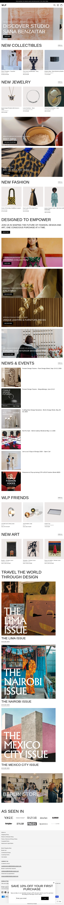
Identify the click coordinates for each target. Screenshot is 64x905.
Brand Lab (3, 850)
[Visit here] (32, 788)
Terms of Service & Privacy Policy (9, 839)
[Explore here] (32, 283)
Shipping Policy (5, 834)
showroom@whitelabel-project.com (9, 876)
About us (3, 832)
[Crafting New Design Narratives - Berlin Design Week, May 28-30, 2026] (11, 419)
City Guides (4, 857)
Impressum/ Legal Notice (7, 843)
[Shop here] (32, 24)
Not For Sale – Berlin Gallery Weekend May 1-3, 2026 (38, 431)
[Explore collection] (32, 131)
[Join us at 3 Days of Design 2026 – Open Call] (11, 460)
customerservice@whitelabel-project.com (11, 866)
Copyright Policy (5, 841)
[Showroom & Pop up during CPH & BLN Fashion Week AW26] (11, 481)
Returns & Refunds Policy (7, 836)
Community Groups (6, 852)
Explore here (5, 641)
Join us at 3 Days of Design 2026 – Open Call (36, 451)
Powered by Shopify (32, 903)
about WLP (6, 232)
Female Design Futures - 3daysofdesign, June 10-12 (38, 389)
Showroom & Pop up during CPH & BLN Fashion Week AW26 (41, 472)
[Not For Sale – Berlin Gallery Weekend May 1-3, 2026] (11, 439)
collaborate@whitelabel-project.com (10, 871)
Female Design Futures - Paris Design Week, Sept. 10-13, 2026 (41, 368)
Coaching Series (5, 854)
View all (60, 45)
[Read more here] (32, 343)
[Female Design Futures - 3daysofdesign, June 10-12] (11, 398)
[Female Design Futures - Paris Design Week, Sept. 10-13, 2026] (11, 377)
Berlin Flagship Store (6, 848)
